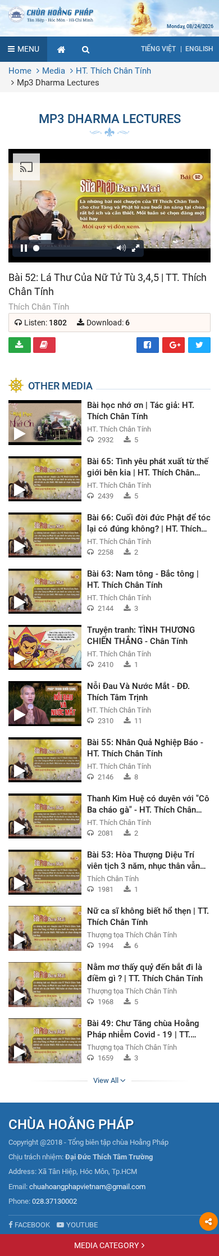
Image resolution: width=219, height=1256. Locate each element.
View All (106, 1080)
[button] (86, 49)
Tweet (199, 345)
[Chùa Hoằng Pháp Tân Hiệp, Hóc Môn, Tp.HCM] (109, 14)
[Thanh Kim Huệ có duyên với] (109, 815)
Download (19, 345)
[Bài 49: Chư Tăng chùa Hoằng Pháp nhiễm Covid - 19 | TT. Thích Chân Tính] (109, 1040)
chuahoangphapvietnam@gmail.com (87, 1186)
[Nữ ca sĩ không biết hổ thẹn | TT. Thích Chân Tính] (109, 928)
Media (53, 71)
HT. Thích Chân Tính (113, 71)
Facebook (147, 345)
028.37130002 (54, 1201)
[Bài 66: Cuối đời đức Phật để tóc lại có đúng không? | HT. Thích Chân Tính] (109, 535)
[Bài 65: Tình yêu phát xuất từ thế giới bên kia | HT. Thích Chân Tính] (109, 478)
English (199, 49)
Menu (28, 48)
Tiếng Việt (158, 49)
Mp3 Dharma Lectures (58, 83)
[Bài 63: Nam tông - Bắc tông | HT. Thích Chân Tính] (109, 591)
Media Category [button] (106, 1245)
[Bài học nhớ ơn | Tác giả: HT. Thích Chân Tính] (109, 422)
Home (19, 71)
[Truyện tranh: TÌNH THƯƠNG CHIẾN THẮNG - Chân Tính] (109, 647)
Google (173, 345)
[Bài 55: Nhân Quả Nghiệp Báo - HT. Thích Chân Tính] (109, 759)
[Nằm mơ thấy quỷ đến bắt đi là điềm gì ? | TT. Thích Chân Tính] (109, 984)
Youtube (82, 1225)
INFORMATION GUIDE (44, 345)
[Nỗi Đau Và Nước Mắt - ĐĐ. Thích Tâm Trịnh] (109, 703)
